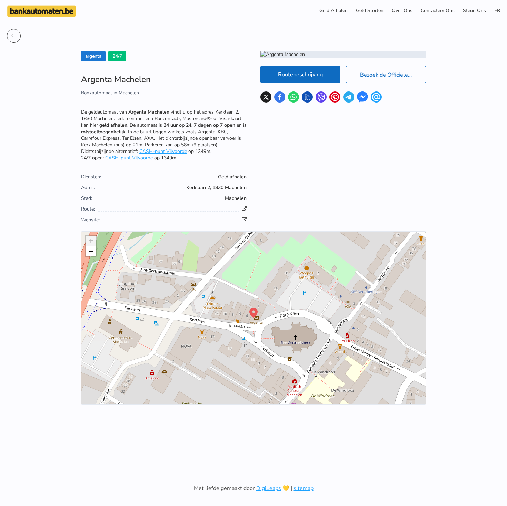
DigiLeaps (268, 488)
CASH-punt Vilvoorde (163, 151)
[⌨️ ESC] (14, 36)
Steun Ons (474, 10)
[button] (253, 313)
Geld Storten (370, 10)
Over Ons (402, 10)
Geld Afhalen (333, 10)
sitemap (304, 488)
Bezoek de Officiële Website (393, 75)
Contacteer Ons (438, 10)
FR (497, 10)
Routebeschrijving (300, 74)
